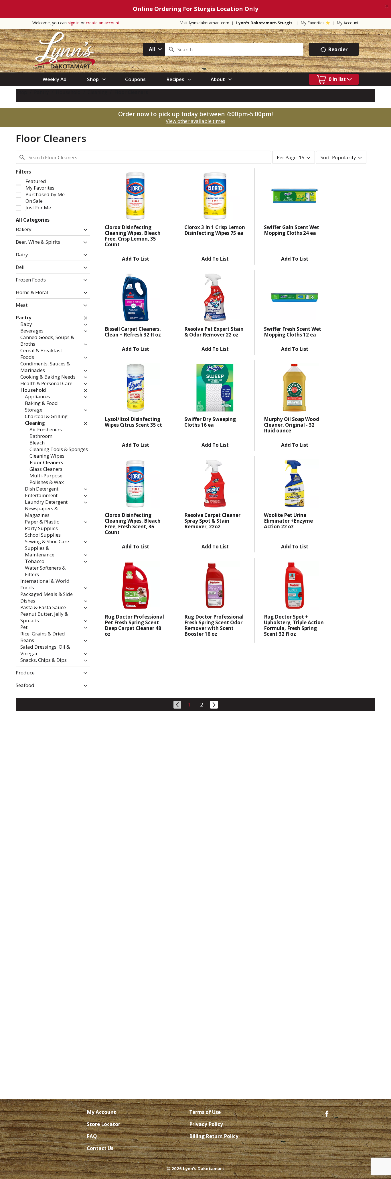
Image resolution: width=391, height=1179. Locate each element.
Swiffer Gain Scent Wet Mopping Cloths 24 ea (291, 230)
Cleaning (97, 92)
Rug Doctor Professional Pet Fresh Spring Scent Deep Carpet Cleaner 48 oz (134, 625)
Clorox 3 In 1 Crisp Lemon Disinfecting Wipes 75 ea (214, 230)
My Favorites (313, 22)
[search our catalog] (171, 49)
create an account (102, 22)
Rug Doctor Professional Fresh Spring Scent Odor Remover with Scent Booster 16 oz (214, 625)
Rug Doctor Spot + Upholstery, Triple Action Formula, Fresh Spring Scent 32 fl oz (294, 625)
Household (68, 92)
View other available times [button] (195, 121)
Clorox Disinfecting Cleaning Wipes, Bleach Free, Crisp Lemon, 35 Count (133, 236)
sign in (74, 22)
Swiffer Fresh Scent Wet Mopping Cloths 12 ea (292, 332)
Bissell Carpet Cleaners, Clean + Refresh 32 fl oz (133, 332)
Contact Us (100, 1148)
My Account (348, 22)
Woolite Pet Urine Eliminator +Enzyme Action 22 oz (288, 521)
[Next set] (214, 704)
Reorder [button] (337, 49)
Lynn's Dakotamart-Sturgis (264, 22)
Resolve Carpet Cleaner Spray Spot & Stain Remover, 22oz (212, 521)
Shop (21, 92)
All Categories (33, 219)
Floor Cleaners (131, 92)
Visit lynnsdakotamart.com (204, 22)
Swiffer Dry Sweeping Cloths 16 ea (210, 422)
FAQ (92, 1136)
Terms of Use (205, 1112)
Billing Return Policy (213, 1136)
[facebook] (327, 1113)
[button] (84, 230)
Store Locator (103, 1124)
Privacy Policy (206, 1124)
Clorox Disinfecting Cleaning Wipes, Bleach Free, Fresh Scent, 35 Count (133, 524)
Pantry (41, 92)
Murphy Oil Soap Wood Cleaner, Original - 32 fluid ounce (291, 425)
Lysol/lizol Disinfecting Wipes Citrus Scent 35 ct (133, 422)
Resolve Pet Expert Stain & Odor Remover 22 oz (214, 332)
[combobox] (154, 49)
